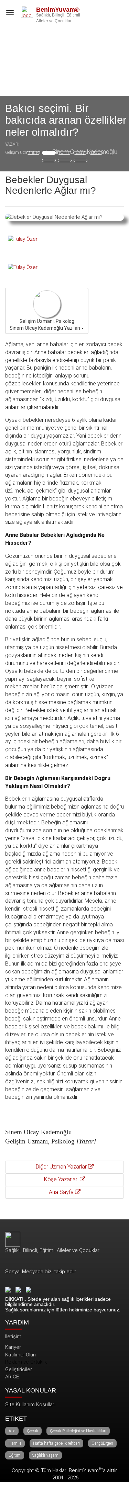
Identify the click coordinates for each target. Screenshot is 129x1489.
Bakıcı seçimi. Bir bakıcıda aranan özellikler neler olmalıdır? (65, 120)
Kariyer (13, 1347)
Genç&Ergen (102, 1443)
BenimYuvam (85, 1470)
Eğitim (15, 1455)
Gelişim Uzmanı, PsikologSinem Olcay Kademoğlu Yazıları (45, 324)
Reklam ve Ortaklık (26, 1362)
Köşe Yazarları (62, 1179)
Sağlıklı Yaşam (45, 1455)
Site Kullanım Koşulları (30, 1404)
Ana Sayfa (62, 1192)
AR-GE (12, 1377)
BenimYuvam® (57, 9)
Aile (12, 1431)
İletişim (13, 1336)
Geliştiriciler (18, 1369)
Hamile (15, 1443)
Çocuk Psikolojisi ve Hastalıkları (78, 1431)
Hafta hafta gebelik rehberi (56, 1443)
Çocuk (32, 1431)
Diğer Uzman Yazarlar (62, 1166)
